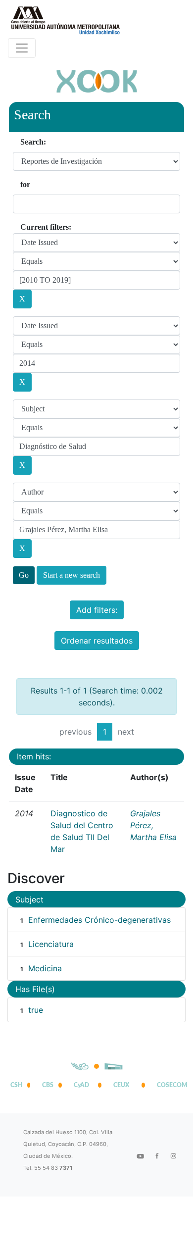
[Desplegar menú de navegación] (22, 48)
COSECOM (170, 1085)
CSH (16, 1085)
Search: (33, 142)
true (35, 1010)
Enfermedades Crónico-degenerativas (99, 920)
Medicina (45, 968)
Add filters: (96, 610)
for (25, 184)
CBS (47, 1085)
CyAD (81, 1085)
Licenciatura (51, 944)
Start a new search (71, 575)
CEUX (121, 1085)
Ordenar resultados (97, 641)
